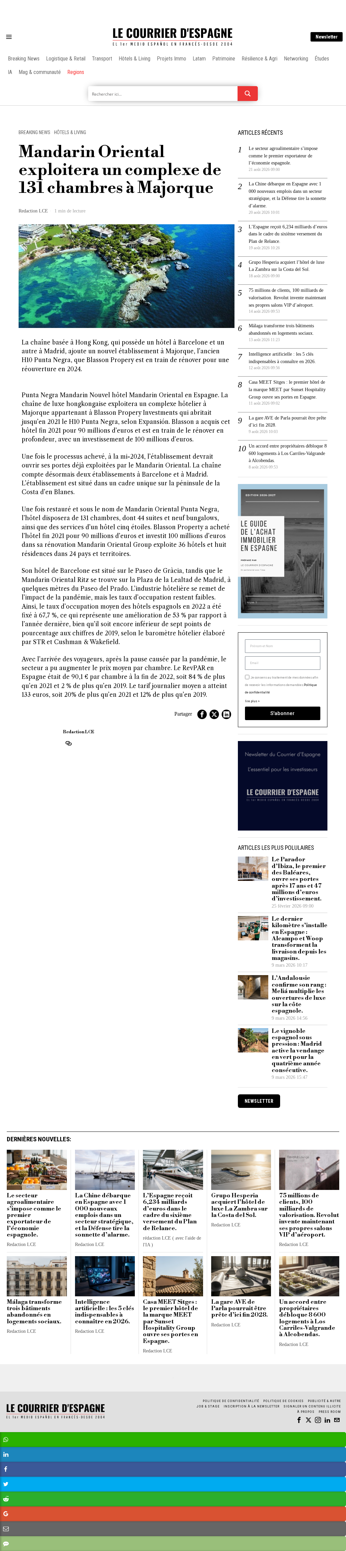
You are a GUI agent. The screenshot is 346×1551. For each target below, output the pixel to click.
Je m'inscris (242, 833)
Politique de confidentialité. (212, 858)
